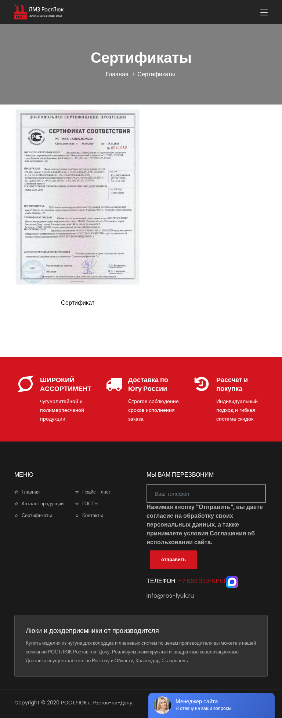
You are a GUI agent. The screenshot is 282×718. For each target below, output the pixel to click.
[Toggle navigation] (264, 13)
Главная (117, 74)
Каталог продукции (43, 503)
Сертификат (77, 302)
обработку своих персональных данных (190, 520)
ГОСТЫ (90, 503)
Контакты (92, 515)
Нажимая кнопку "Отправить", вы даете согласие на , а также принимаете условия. (205, 524)
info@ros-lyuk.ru (170, 595)
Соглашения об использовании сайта (201, 537)
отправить (173, 559)
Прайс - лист (96, 491)
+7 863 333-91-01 (201, 581)
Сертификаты (37, 515)
